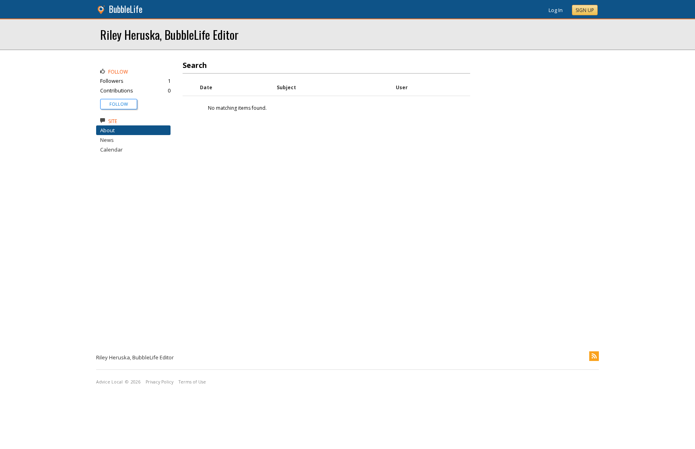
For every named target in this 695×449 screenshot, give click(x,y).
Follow (118, 104)
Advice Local (109, 382)
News (107, 140)
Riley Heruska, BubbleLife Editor (169, 34)
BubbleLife (125, 9)
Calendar (111, 149)
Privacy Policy (159, 382)
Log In (556, 10)
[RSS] (594, 356)
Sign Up (585, 10)
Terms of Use (192, 382)
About (107, 130)
